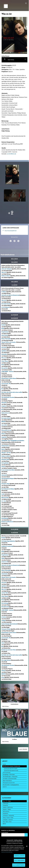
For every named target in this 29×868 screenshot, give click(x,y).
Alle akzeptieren (18, 865)
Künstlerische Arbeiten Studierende (11, 766)
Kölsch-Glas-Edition (7, 780)
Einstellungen (19, 855)
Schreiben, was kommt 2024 (9, 778)
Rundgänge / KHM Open (9, 774)
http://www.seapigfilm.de (10, 230)
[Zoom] (12, 174)
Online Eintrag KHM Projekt (10, 768)
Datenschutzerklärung (6, 852)
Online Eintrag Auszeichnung (11, 770)
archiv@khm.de (11, 154)
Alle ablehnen (19, 860)
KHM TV (5, 786)
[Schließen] (26, 846)
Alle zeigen (23, 749)
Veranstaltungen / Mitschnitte (10, 776)
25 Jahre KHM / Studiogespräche (11, 784)
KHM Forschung (6, 772)
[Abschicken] (26, 834)
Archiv (4, 764)
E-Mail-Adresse (4, 832)
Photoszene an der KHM (9, 782)
